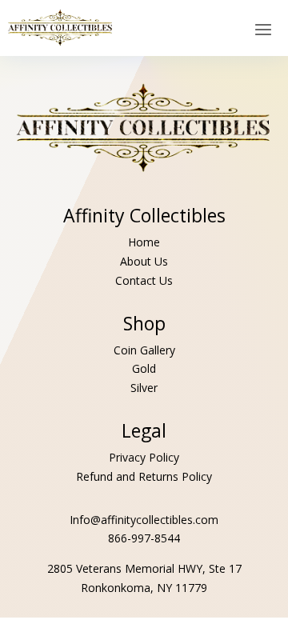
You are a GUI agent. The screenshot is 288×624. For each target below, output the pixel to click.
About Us (144, 261)
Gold (144, 368)
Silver (144, 387)
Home (144, 242)
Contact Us (144, 280)
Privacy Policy (144, 457)
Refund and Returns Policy (144, 476)
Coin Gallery (144, 350)
